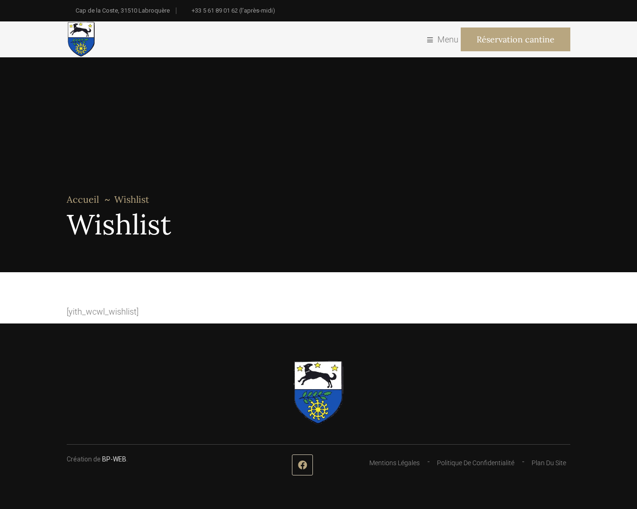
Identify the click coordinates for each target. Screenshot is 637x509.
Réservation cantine (515, 39)
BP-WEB (114, 459)
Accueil (83, 199)
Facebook (302, 464)
